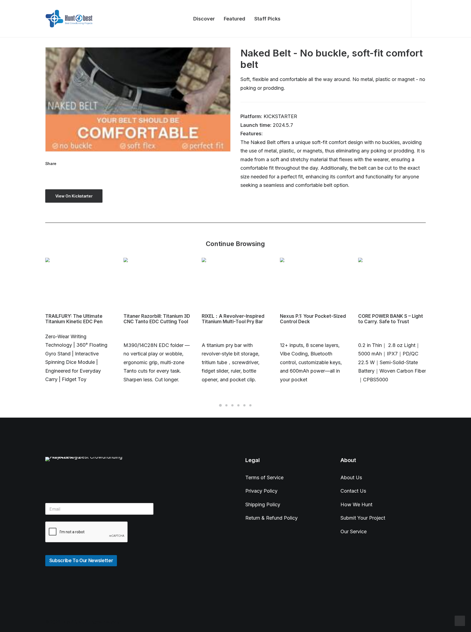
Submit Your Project (362, 518)
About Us (351, 477)
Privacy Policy (261, 491)
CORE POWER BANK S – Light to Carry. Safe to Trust (312, 318)
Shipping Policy (262, 504)
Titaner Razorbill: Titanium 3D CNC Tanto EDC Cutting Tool (78, 318)
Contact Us (353, 491)
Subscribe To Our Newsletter (81, 560)
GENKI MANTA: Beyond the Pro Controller (388, 318)
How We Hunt (356, 504)
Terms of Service (264, 477)
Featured (234, 19)
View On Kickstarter (74, 196)
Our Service (353, 531)
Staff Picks (267, 19)
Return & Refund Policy (271, 518)
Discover (204, 19)
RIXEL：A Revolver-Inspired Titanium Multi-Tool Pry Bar (154, 318)
